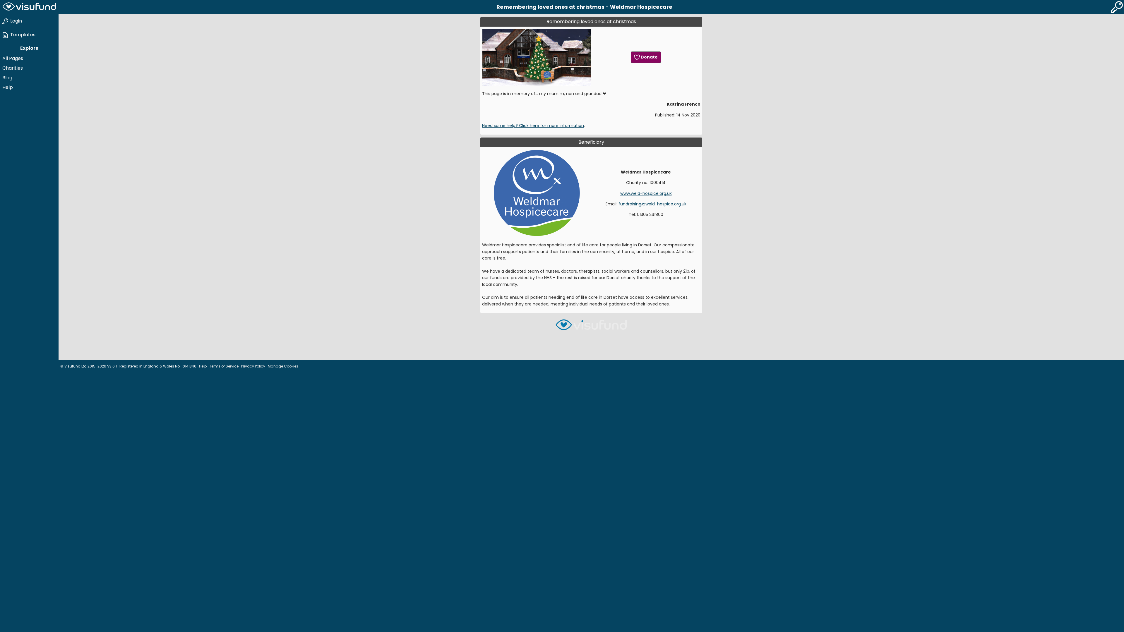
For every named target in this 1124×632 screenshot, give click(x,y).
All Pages (12, 58)
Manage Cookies (283, 366)
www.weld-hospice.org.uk (646, 193)
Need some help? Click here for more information (533, 125)
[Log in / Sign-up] (1117, 7)
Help (7, 87)
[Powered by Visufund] (591, 327)
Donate (649, 57)
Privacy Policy (253, 366)
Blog (7, 77)
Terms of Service (224, 366)
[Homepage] (29, 7)
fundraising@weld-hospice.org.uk (652, 204)
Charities (12, 68)
